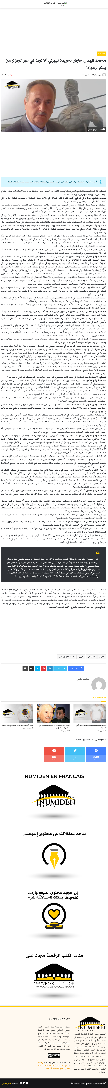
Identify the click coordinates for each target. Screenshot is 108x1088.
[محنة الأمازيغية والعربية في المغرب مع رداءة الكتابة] (17, 713)
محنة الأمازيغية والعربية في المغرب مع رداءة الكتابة (17, 725)
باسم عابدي (6, 1083)
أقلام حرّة (101, 53)
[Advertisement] (53, 29)
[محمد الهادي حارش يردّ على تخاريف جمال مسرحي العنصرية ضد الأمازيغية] (53, 713)
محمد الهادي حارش (66, 657)
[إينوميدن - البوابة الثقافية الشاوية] (54, 4)
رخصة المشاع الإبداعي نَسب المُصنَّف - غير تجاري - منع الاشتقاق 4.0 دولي (54, 1065)
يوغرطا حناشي (97, 75)
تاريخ (101, 657)
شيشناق (91, 657)
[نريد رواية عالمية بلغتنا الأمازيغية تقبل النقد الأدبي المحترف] (89, 713)
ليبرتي (80, 657)
